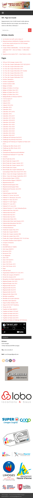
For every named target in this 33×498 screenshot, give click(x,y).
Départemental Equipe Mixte (11, 186)
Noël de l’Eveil (7, 270)
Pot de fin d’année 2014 (9, 277)
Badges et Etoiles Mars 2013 (10, 92)
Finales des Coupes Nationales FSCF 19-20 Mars (16, 238)
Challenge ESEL (7, 150)
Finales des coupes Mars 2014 (11, 236)
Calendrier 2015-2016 (9, 111)
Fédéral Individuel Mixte (9, 225)
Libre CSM (5, 257)
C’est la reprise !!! (7, 98)
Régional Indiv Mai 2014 (9, 292)
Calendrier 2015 (7, 109)
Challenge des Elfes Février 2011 (12, 146)
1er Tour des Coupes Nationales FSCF (13, 77)
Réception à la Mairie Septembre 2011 (13, 279)
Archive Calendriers (8, 79)
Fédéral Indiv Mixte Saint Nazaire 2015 (13, 221)
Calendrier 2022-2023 (9, 126)
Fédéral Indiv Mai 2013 (9, 217)
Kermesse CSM (7, 253)
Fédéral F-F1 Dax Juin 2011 (10, 199)
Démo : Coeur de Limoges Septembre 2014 (14, 176)
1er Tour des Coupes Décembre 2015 (13, 73)
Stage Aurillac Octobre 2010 (10, 302)
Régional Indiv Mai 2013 (9, 290)
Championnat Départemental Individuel (13, 152)
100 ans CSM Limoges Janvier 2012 (12, 62)
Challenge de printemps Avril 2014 (12, 139)
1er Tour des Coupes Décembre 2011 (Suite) (15, 70)
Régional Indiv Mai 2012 (9, 287)
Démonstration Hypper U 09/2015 (12, 180)
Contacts (5, 156)
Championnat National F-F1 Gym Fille (13, 154)
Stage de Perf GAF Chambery (11, 305)
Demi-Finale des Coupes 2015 (11, 161)
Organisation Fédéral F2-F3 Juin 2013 (13, 272)
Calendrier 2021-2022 (9, 124)
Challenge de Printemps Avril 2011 (12, 137)
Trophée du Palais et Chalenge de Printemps (15, 320)
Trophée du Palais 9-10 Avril (10, 311)
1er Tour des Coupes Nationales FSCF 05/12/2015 (16, 64)
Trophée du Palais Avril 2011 (10, 313)
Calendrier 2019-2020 (9, 122)
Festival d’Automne (8, 227)
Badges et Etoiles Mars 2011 (10, 90)
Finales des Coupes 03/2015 (10, 232)
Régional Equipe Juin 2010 (10, 281)
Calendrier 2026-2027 (9, 135)
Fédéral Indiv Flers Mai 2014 (10, 210)
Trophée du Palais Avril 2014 (10, 317)
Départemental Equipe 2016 (10, 184)
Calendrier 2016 (7, 113)
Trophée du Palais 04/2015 (10, 309)
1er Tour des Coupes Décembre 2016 (13, 75)
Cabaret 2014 (6, 101)
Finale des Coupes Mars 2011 (11, 229)
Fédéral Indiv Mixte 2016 (9, 219)
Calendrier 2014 (7, 107)
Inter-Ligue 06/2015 (8, 249)
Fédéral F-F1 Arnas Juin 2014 (11, 195)
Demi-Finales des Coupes (9, 167)
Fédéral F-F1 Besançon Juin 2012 (12, 197)
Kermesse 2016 (7, 251)
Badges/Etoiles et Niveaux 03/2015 (12, 96)
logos (4, 268)
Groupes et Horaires (8, 242)
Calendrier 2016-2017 (9, 116)
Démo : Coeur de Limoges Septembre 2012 (14, 174)
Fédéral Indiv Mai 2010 (9, 212)
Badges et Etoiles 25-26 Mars (11, 88)
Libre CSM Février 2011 (9, 264)
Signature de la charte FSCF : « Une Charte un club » (17, 54)
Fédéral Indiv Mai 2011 (9, 214)
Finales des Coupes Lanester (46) (12, 234)
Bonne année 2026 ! (8, 45)
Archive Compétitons (8, 81)
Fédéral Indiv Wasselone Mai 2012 (12, 223)
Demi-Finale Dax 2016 (9, 159)
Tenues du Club (7, 307)
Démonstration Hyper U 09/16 (11, 178)
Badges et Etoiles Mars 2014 (10, 94)
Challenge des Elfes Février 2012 (12, 148)
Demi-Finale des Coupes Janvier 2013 (13, 165)
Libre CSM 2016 (7, 262)
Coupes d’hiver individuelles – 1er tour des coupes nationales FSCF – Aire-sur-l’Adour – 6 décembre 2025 (16, 50)
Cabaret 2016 (6, 103)
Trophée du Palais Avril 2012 (10, 315)
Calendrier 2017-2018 (9, 118)
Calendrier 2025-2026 (9, 133)
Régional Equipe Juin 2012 (10, 283)
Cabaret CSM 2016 (8, 105)
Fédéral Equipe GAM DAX (10, 193)
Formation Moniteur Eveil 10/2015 (12, 240)
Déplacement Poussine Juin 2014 (12, 189)
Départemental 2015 (8, 182)
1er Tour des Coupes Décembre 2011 (13, 68)
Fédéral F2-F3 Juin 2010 (9, 206)
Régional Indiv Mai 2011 (9, 285)
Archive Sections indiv (9, 83)
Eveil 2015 (5, 191)
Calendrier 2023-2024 (9, 128)
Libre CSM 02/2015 (8, 259)
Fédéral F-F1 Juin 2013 (9, 204)
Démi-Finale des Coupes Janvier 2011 (13, 163)
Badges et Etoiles (7, 86)
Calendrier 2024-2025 (9, 131)
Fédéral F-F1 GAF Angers (10, 201)
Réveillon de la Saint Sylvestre (11, 298)
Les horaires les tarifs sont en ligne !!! (13, 39)
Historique (5, 244)
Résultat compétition (8, 296)
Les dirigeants (6, 255)
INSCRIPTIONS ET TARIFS (10, 247)
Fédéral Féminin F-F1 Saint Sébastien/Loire (14, 208)
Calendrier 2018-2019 (9, 120)
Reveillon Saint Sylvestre (9, 300)
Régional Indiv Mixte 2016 (10, 294)
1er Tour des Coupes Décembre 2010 (13, 66)
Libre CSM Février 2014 (9, 266)
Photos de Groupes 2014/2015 (11, 274)
